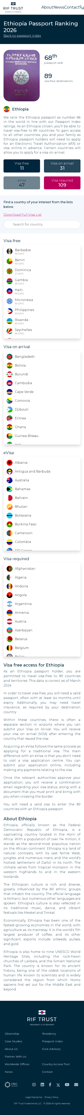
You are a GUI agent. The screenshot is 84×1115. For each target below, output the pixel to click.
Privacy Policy (52, 1097)
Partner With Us (15, 1056)
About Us (11, 1049)
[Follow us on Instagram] (34, 1084)
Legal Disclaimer (33, 1097)
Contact (72, 7)
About (47, 7)
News (58, 7)
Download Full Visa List (23, 215)
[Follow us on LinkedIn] (42, 1084)
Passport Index (52, 1041)
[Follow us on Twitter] (58, 1084)
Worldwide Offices (17, 1064)
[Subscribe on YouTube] (67, 1084)
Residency (49, 1033)
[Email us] (76, 1084)
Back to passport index (22, 36)
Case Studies (13, 1041)
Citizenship (12, 1033)
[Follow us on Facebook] (50, 1084)
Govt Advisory (51, 1049)
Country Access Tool (56, 1064)
